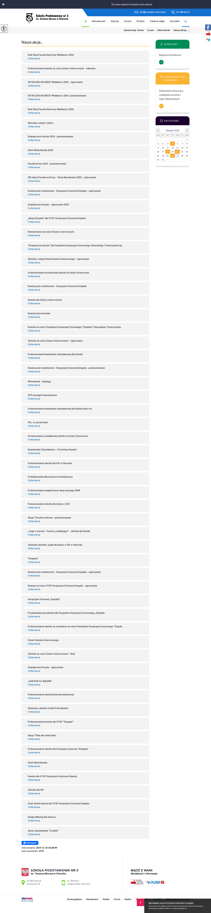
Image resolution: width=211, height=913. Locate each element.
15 (187, 148)
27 (177, 156)
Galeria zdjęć (157, 21)
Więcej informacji (161, 62)
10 (163, 148)
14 (182, 148)
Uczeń (127, 21)
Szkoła (115, 21)
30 (158, 160)
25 (168, 156)
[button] (3, 4)
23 (158, 156)
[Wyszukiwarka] (185, 21)
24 (163, 156)
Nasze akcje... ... (180, 30)
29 (187, 156)
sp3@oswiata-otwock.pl (153, 12)
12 (173, 148)
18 (168, 152)
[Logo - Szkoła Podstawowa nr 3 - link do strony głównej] (47, 17)
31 (163, 160)
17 (163, 152)
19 (173, 152)
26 (173, 156)
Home (140, 30)
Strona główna (85, 21)
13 (177, 148)
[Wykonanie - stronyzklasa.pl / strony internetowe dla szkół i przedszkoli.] (27, 899)
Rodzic (141, 21)
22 (187, 152)
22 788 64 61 (182, 12)
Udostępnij (31, 843)
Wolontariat (162, 30)
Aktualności (99, 21)
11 (168, 148)
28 (182, 156)
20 (177, 152)
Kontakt (175, 21)
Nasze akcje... (32, 42)
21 (182, 152)
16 (158, 152)
